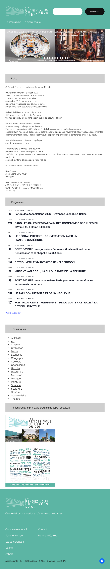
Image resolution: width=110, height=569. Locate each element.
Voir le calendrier (12, 312)
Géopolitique (18, 364)
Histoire (15, 368)
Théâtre (15, 398)
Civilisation (17, 348)
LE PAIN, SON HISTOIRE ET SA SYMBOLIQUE (42, 293)
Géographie (17, 358)
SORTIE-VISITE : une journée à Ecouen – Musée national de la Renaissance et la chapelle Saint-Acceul (52, 251)
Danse (14, 351)
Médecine (16, 375)
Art (12, 341)
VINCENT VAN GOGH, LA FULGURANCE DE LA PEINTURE (50, 271)
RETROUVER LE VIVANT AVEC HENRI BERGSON (44, 262)
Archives (15, 337)
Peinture (16, 381)
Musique (16, 378)
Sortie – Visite (18, 395)
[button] (54, 45)
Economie (16, 354)
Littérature (17, 371)
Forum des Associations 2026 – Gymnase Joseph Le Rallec (51, 214)
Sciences (16, 385)
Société (15, 392)
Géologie (16, 361)
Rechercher (94, 11)
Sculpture (16, 388)
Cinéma (15, 344)
